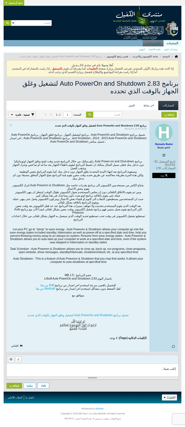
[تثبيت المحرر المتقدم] (18, 359)
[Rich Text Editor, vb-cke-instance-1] (92, 370)
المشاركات (168, 105)
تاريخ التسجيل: (166, 161)
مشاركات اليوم (171, 49)
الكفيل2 (171, 397)
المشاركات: (168, 168)
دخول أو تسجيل (16, 3)
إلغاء (43, 385)
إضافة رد (14, 385)
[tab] (168, 105)
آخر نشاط (148, 105)
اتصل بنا (29, 397)
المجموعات (153, 43)
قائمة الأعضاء (155, 49)
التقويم (142, 49)
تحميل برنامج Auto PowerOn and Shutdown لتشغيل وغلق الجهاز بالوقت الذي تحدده (78, 315)
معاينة (30, 385)
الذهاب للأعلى (15, 397)
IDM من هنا (47, 285)
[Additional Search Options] (13, 23)
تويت (162, 175)
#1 (11, 125)
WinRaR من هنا (45, 288)
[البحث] (7, 23)
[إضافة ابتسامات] (11, 359)
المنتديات (172, 43)
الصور (132, 105)
